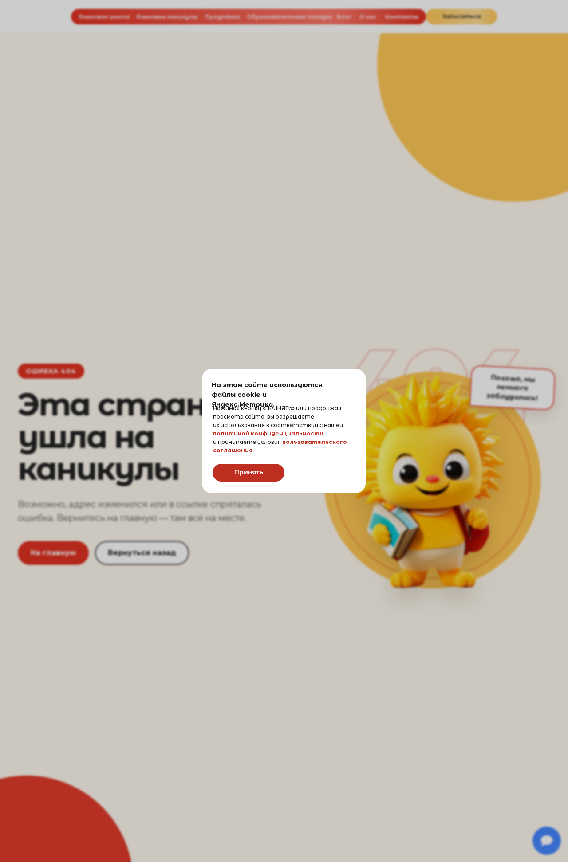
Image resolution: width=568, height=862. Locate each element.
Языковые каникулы (166, 16)
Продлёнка (222, 16)
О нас (368, 16)
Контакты (401, 16)
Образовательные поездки (289, 16)
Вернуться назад (142, 553)
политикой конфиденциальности (268, 433)
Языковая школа (104, 16)
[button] (461, 16)
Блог (344, 16)
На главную (53, 553)
